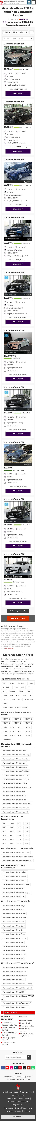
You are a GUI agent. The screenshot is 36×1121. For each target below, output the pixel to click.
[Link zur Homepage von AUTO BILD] (1, 2)
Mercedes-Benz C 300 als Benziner (15, 967)
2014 (26, 831)
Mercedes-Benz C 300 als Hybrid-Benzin (17, 984)
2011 (4, 831)
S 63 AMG (21, 683)
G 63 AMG (6, 687)
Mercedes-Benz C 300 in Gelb (13, 922)
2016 (12, 835)
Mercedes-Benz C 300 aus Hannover (16, 775)
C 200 (20, 727)
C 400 (28, 735)
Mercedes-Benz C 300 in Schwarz (14, 946)
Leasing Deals (25, 1023)
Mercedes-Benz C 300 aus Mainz (14, 800)
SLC (31, 695)
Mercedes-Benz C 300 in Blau (13, 910)
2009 (19, 827)
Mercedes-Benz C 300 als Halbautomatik (17, 857)
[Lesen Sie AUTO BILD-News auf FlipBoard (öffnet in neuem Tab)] (28, 1067)
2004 (12, 823)
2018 (26, 835)
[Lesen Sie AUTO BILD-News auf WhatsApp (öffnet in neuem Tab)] (33, 1067)
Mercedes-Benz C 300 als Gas (13, 980)
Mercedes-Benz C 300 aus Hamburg (15, 755)
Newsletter (18, 1053)
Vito (29, 691)
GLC (4, 691)
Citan (16, 687)
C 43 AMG (6, 723)
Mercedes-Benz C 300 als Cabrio (14, 872)
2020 (12, 840)
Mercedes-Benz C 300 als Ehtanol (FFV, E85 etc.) (17, 997)
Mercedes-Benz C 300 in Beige (13, 906)
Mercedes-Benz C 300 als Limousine (15, 884)
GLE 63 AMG (16, 699)
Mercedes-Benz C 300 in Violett (14, 954)
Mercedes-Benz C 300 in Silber (13, 950)
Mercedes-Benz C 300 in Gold (13, 926)
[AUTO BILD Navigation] (34, 2)
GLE (24, 695)
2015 (4, 835)
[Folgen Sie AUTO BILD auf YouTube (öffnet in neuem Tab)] (7, 1067)
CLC (29, 687)
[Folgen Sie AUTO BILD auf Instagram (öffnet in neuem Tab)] (11, 1067)
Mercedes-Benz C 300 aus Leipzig (14, 767)
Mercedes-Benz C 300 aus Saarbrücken (17, 804)
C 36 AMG (28, 719)
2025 (19, 844)
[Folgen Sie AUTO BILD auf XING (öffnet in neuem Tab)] (16, 1067)
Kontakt (17, 1108)
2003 (4, 823)
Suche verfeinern (18, 618)
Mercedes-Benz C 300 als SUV (13, 888)
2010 (26, 827)
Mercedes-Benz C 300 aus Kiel (13, 791)
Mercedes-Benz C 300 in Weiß (13, 959)
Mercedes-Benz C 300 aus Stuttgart (15, 779)
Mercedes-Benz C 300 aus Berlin (14, 751)
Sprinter (12, 691)
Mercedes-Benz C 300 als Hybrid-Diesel (17, 988)
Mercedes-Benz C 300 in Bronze (14, 918)
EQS (4, 683)
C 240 (12, 731)
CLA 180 (5, 699)
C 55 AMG (17, 723)
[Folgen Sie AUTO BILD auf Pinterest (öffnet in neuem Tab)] (20, 1067)
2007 (4, 827)
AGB (5, 1092)
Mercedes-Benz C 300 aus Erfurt (14, 796)
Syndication (20, 1077)
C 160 (4, 727)
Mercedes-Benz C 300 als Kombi (14, 880)
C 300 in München (14, 3)
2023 (4, 844)
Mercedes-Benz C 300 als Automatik (15, 853)
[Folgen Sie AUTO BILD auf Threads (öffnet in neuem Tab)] (24, 1067)
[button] (18, 38)
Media (29, 1077)
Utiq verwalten (18, 1105)
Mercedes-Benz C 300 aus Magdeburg (16, 787)
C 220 (28, 727)
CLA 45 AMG (14, 695)
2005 (19, 823)
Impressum (8, 1108)
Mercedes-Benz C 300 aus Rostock (15, 812)
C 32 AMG (17, 719)
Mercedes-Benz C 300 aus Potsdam (15, 808)
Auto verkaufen (26, 1020)
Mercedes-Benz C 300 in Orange (14, 938)
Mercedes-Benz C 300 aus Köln (13, 763)
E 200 (4, 704)
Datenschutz (13, 1092)
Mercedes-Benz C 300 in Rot (12, 942)
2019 (4, 840)
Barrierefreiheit (18, 1095)
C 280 (4, 735)
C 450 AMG (6, 739)
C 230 (4, 731)
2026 (26, 844)
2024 (12, 844)
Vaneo (21, 691)
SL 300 (11, 683)
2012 (12, 831)
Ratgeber (23, 1017)
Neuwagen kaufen (27, 1026)
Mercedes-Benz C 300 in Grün (13, 934)
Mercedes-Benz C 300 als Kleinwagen (16, 892)
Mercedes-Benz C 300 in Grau (13, 930)
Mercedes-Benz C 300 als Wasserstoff (16, 1003)
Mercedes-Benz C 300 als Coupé (14, 876)
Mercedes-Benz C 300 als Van (13, 897)
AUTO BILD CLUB (23, 1079)
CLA (22, 687)
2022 (26, 840)
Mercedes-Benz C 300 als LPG (13, 992)
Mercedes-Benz (18, 1)
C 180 (12, 727)
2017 (19, 835)
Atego (31, 683)
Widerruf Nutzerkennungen (18, 1102)
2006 (26, 823)
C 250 (20, 731)
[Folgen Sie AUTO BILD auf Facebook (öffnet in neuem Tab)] (3, 1067)
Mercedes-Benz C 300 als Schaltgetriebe (17, 861)
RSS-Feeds (11, 1079)
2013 (19, 831)
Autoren (27, 1111)
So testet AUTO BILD (14, 1111)
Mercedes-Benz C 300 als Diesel (14, 972)
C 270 (28, 731)
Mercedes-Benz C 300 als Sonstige (15, 1007)
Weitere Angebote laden (18, 611)
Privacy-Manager (26, 1092)
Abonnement (9, 1077)
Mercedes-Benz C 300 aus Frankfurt (15, 771)
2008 (12, 827)
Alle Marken (8, 1)
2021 (19, 840)
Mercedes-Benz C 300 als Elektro (14, 976)
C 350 (20, 735)
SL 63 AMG (29, 699)
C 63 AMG (28, 723)
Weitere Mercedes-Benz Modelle (14, 708)
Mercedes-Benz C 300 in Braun (13, 914)
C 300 (5, 3)
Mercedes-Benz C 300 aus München (15, 759)
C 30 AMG (6, 719)
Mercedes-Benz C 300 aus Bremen (15, 783)
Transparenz (27, 1108)
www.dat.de (9, 648)
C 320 (12, 735)
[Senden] (29, 1057)
